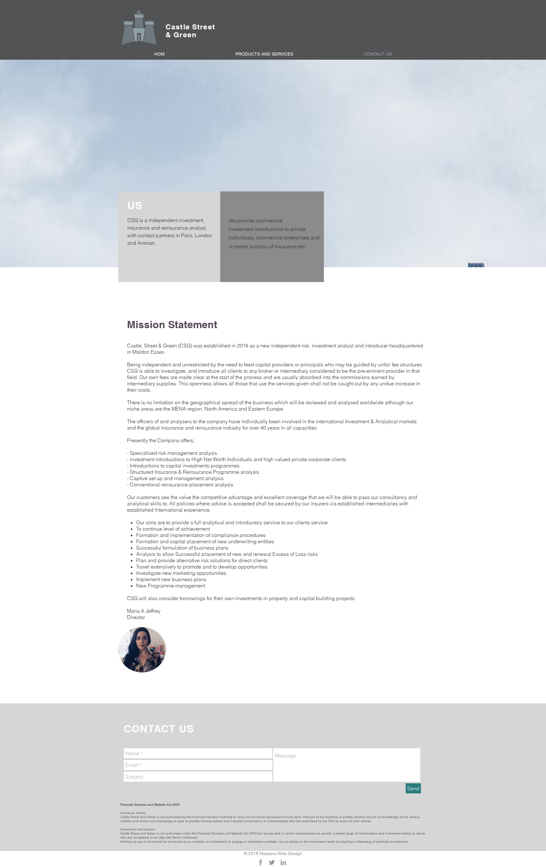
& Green (181, 34)
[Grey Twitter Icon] (272, 862)
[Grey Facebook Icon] (260, 862)
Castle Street (190, 26)
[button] (264, 54)
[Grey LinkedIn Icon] (283, 862)
